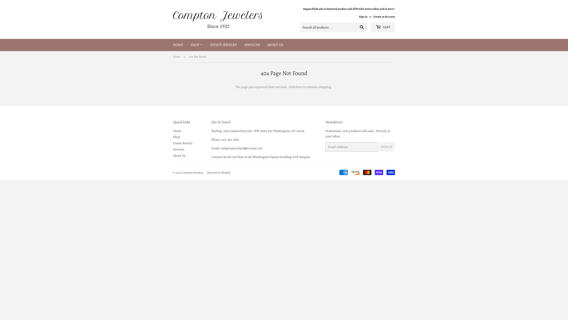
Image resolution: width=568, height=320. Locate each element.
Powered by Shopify (218, 172)
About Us (275, 44)
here (299, 87)
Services (252, 44)
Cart (386, 27)
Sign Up (386, 147)
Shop (195, 44)
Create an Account (384, 16)
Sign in (363, 16)
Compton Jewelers (192, 172)
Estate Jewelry (223, 44)
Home (178, 44)
